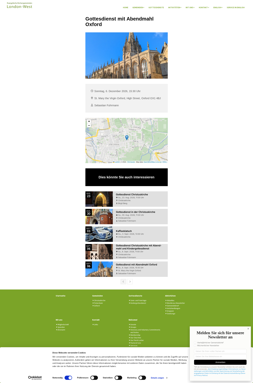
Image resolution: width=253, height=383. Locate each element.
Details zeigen (157, 378)
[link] (138, 8)
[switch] (94, 378)
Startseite (60, 295)
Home (125, 7)
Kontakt (203, 7)
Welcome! (133, 320)
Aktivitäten (174, 7)
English (217, 7)
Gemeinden (137, 7)
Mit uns (189, 7)
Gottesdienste (156, 7)
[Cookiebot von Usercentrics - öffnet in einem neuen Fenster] (35, 378)
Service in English (236, 7)
